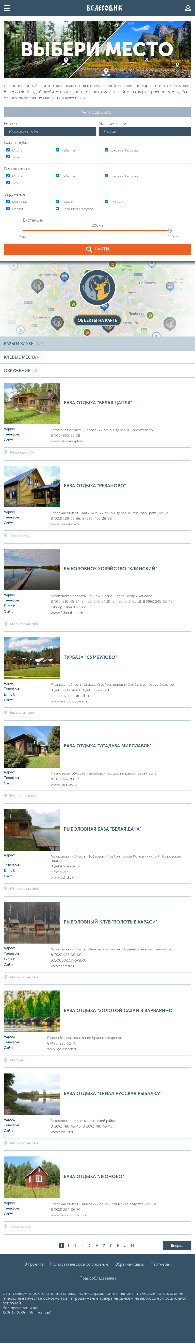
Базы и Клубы (24, 343)
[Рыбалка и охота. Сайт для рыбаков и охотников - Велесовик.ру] (104, 8)
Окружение (21, 370)
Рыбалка (68, 150)
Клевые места (23, 357)
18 (132, 1245)
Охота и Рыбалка (125, 150)
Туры (16, 157)
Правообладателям (97, 1278)
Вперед (177, 1246)
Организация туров (77, 209)
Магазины (20, 202)
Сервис (67, 202)
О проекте (34, 1264)
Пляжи (17, 209)
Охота (17, 150)
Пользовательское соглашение (79, 1264)
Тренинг (117, 202)
